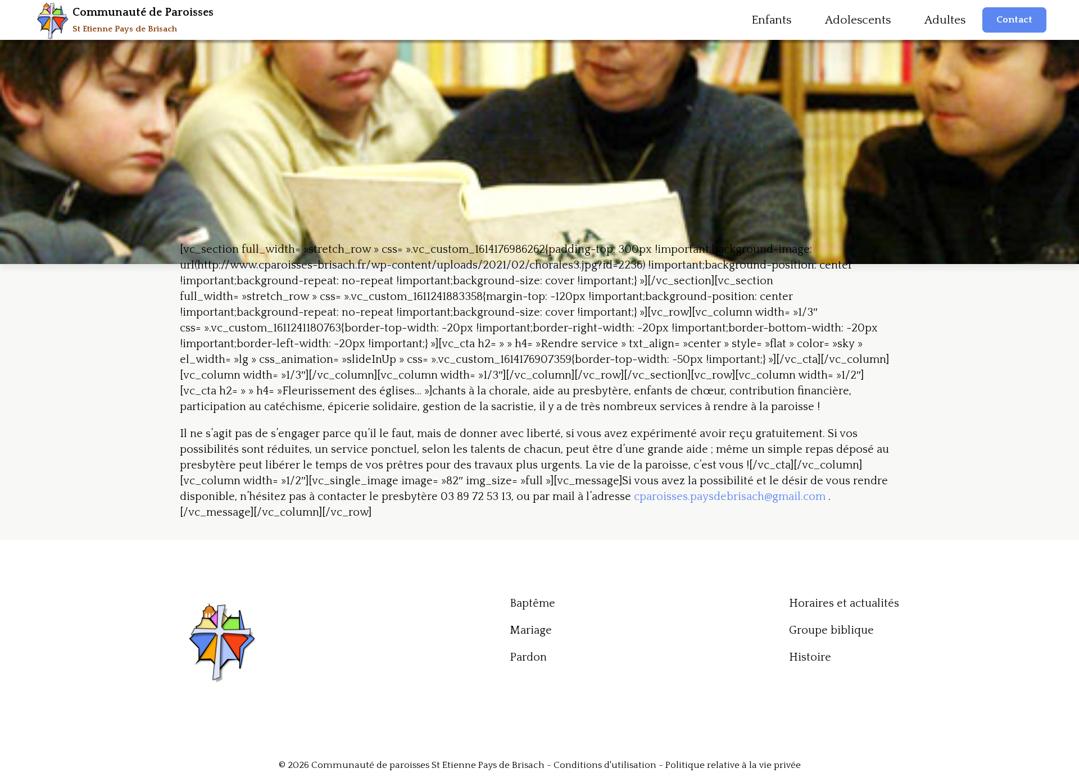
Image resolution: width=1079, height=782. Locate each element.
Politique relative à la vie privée (733, 765)
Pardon (528, 657)
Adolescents (858, 19)
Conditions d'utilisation (605, 765)
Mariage (531, 630)
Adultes (944, 19)
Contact (1014, 20)
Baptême (532, 603)
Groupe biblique (831, 630)
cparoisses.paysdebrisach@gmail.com (730, 496)
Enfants (771, 19)
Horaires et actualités (844, 603)
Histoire (810, 657)
